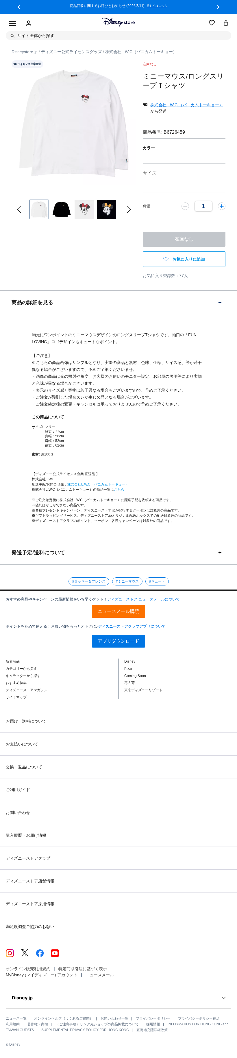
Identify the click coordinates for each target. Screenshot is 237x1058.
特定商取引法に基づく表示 (82, 968)
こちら (119, 490)
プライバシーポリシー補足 (199, 1018)
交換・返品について (24, 767)
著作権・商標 (37, 1024)
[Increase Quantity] (221, 206)
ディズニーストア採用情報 (30, 903)
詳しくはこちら (157, 6)
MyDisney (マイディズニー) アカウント (41, 975)
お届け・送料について (26, 721)
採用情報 (153, 1024)
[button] (18, 7)
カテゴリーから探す (21, 669)
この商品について (48, 416)
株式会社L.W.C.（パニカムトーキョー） (186, 105)
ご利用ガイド (18, 789)
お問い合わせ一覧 (114, 1018)
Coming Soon (135, 676)
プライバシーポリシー (153, 1018)
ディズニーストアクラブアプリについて (132, 626)
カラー (149, 148)
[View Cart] (226, 23)
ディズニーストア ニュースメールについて (143, 599)
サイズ (150, 172)
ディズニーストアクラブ (28, 858)
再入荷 (129, 683)
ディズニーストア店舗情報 (30, 881)
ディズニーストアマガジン (26, 690)
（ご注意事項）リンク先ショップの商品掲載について (97, 1024)
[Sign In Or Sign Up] (28, 23)
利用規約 (13, 1024)
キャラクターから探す (23, 676)
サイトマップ (16, 697)
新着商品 (13, 661)
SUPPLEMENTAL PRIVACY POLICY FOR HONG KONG (85, 1030)
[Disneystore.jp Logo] (118, 22)
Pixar (128, 669)
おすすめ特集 (16, 683)
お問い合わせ (18, 812)
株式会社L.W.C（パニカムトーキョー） (98, 484)
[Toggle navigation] (12, 24)
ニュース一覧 (16, 1018)
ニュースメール (100, 975)
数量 (147, 206)
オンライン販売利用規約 (28, 968)
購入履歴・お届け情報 (26, 835)
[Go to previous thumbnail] (19, 209)
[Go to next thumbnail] (129, 209)
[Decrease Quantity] (185, 206)
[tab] (118, 302)
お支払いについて (22, 744)
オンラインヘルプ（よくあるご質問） (63, 1018)
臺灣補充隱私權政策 (152, 1030)
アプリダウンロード (118, 641)
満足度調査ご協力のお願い (30, 926)
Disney (129, 661)
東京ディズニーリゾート (143, 690)
